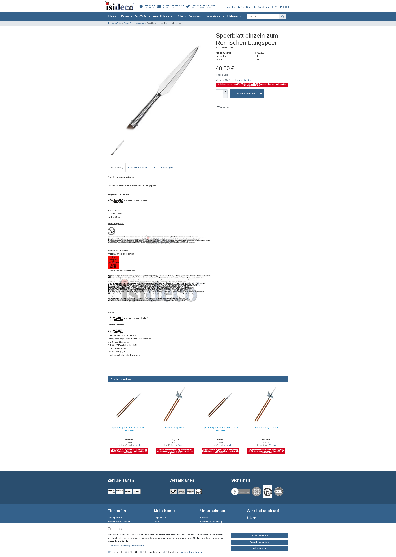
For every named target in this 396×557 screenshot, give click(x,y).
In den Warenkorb (246, 93)
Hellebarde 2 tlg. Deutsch (174, 427)
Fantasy (125, 16)
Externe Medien (153, 552)
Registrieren (160, 517)
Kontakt (204, 517)
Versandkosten (244, 80)
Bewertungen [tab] (166, 167)
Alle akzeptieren (260, 535)
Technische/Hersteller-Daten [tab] (141, 167)
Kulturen (112, 16)
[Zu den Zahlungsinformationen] (128, 491)
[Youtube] (251, 517)
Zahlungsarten (115, 517)
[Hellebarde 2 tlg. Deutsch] (175, 405)
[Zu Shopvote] (256, 491)
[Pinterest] (254, 517)
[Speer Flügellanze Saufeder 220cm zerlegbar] (129, 405)
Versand (136, 445)
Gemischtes (195, 16)
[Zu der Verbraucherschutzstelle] (267, 491)
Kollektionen (232, 16)
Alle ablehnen (260, 548)
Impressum (138, 545)
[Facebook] (247, 517)
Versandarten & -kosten (119, 521)
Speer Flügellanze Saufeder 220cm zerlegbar (129, 428)
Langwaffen (140, 23)
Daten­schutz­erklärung (120, 545)
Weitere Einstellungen (191, 552)
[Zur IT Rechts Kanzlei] (240, 491)
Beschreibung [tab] (116, 167)
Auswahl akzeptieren (260, 542)
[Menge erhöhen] (225, 91)
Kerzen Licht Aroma (162, 16)
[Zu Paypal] (111, 491)
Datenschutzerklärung (211, 521)
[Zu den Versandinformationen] (173, 491)
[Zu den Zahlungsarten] (137, 491)
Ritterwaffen (128, 23)
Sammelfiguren (214, 16)
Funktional (173, 552)
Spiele (180, 16)
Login (156, 521)
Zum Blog (230, 7)
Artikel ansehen (130, 460)
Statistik (133, 552)
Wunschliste (224, 107)
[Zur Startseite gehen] (108, 23)
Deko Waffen (141, 16)
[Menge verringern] (225, 96)
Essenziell (117, 552)
